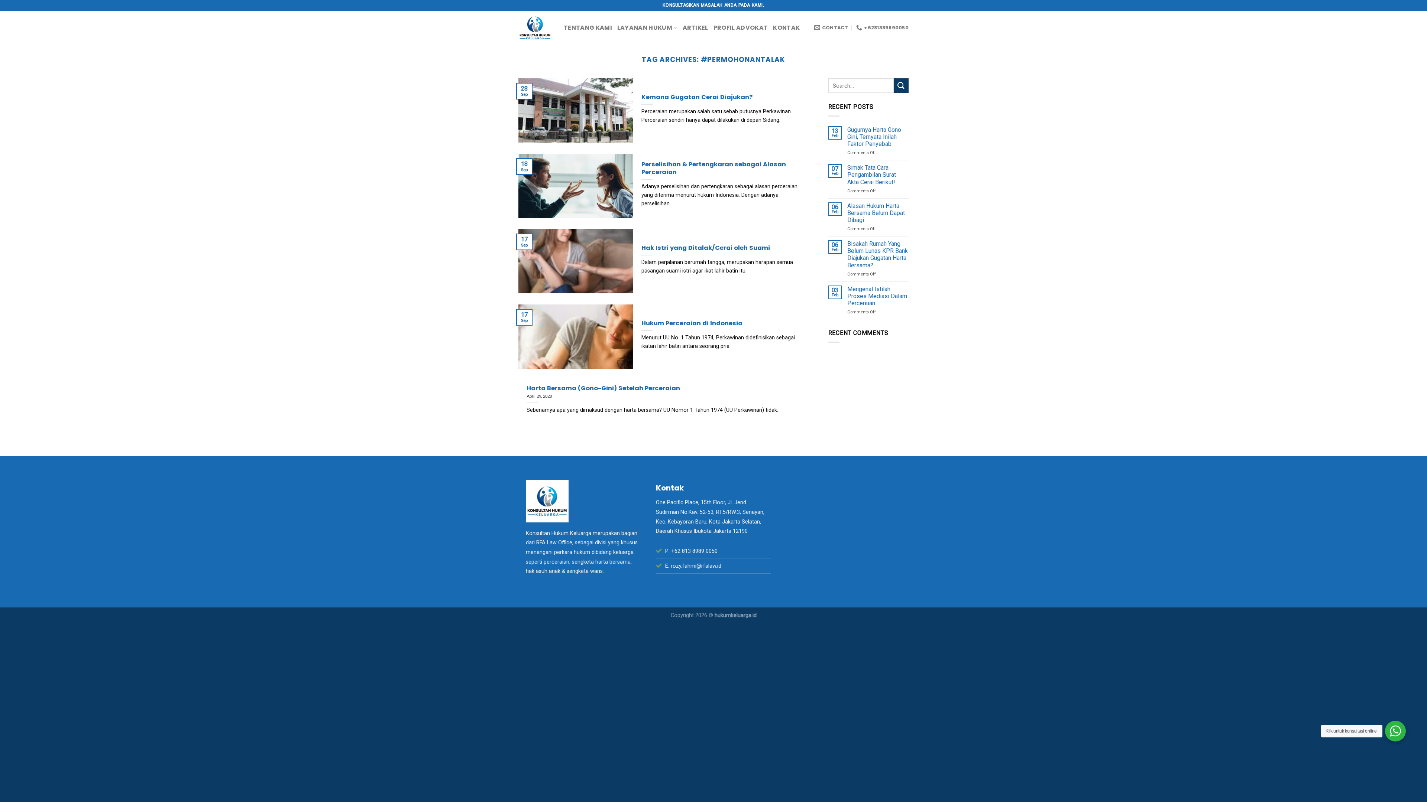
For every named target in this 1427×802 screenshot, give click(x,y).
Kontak (786, 27)
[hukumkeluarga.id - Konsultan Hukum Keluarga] (535, 28)
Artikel (695, 27)
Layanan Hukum (644, 27)
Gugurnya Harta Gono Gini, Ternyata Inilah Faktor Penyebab (874, 136)
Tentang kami (588, 27)
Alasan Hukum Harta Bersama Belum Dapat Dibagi (876, 213)
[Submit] (901, 85)
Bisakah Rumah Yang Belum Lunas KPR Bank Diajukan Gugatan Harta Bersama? (877, 254)
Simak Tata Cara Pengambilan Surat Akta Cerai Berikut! (871, 174)
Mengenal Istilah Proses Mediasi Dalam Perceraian (877, 296)
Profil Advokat (741, 27)
